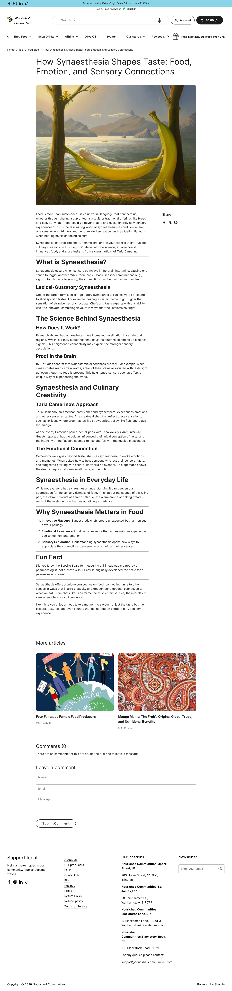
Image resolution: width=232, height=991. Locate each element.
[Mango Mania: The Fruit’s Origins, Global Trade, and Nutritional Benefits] (157, 682)
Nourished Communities (49, 984)
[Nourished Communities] (19, 20)
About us (70, 859)
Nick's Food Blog (29, 49)
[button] (159, 20)
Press (68, 890)
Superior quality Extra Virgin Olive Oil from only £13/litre (116, 3)
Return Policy (73, 896)
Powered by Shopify (211, 984)
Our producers (74, 865)
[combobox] (110, 20)
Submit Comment (55, 823)
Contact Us (72, 875)
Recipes (69, 885)
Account (185, 20)
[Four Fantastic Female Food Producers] (75, 682)
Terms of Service (75, 906)
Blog (67, 880)
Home (10, 49)
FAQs (67, 870)
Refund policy (73, 901)
